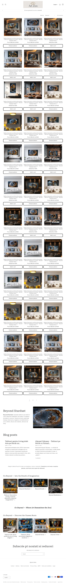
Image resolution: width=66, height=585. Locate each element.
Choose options (13, 45)
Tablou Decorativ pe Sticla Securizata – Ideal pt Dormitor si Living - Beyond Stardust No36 (53, 355)
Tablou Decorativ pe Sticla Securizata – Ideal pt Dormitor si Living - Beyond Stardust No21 (12, 229)
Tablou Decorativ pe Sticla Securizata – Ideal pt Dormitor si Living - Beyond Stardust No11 (12, 134)
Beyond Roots (39, 534)
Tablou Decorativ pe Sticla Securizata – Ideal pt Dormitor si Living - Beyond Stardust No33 (53, 323)
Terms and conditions (46, 565)
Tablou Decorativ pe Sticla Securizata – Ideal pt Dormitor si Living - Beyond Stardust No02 (12, 39)
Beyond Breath (39, 489)
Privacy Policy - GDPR (35, 565)
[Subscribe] (43, 554)
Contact (12, 565)
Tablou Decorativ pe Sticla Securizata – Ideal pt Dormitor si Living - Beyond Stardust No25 (33, 260)
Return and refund (25, 565)
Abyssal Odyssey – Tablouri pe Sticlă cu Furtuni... (47, 442)
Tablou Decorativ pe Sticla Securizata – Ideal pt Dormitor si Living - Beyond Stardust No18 (12, 197)
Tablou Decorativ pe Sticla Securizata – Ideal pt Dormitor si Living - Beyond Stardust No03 (33, 39)
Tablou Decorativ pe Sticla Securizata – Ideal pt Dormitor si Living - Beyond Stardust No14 (53, 134)
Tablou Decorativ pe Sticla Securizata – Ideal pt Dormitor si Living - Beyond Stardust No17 (53, 165)
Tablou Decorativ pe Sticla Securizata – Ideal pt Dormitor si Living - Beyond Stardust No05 (12, 71)
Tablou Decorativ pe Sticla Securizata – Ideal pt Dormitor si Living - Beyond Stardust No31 (33, 323)
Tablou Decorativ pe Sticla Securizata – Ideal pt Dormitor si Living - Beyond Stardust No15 (12, 165)
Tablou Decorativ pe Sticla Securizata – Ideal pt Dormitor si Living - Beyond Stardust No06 (33, 71)
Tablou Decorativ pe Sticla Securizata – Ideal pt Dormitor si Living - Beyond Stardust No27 (12, 292)
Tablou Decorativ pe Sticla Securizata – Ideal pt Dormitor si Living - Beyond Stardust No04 (53, 39)
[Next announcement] (63, 10)
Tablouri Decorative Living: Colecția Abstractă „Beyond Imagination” (10, 497)
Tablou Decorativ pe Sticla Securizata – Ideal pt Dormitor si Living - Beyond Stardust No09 (33, 102)
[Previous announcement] (2, 10)
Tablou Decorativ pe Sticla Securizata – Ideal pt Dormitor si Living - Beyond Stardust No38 (33, 386)
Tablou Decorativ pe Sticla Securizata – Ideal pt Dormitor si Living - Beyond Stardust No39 (53, 386)
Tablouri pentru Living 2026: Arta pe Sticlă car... (16, 442)
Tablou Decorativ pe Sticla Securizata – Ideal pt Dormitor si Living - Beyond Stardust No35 (33, 355)
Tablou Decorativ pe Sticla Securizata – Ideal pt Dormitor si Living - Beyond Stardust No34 (12, 355)
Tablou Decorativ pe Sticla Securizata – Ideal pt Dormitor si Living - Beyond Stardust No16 (33, 165)
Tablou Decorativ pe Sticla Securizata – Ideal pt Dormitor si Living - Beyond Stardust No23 (53, 229)
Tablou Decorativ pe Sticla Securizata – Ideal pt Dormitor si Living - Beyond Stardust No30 (12, 323)
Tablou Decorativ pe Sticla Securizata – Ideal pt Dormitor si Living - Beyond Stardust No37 (12, 386)
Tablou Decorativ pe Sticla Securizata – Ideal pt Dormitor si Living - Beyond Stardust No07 (53, 71)
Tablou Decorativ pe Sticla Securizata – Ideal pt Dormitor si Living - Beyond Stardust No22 (33, 229)
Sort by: (42, 15)
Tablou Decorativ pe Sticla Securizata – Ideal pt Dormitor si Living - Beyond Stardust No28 (33, 292)
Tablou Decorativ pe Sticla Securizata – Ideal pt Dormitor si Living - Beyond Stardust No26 (53, 260)
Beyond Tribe (55, 534)
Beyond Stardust (24, 489)
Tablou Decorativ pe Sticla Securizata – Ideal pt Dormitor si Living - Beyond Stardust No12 (33, 134)
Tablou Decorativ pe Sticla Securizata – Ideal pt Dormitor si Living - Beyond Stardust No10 (53, 102)
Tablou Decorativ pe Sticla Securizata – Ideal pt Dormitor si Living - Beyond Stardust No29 (53, 292)
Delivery (17, 565)
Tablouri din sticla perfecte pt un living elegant (10, 536)
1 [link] (29, 400)
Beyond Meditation (55, 495)
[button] (2, 4)
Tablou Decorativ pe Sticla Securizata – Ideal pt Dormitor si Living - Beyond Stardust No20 (53, 197)
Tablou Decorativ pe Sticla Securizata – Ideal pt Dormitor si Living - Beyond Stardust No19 (33, 197)
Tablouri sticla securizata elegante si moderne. (25, 536)
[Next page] (36, 400)
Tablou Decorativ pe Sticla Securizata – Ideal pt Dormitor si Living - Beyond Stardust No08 (12, 102)
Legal (54, 565)
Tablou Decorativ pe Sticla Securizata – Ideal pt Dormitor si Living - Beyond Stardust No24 (12, 260)
